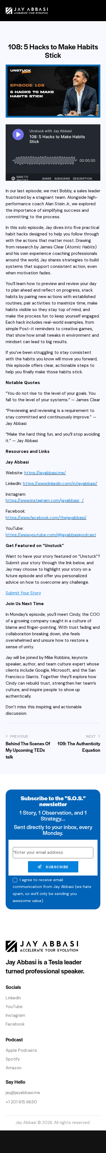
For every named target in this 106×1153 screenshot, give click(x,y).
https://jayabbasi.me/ (45, 473)
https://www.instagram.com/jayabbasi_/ (45, 500)
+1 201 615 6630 (21, 1102)
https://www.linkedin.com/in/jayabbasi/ (60, 483)
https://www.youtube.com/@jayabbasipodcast (51, 535)
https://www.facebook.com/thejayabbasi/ (46, 518)
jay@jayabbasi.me (23, 1092)
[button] (97, 10)
